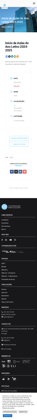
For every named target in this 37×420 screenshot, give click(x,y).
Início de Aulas (19, 120)
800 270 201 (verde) (9, 314)
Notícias (4, 289)
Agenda (4, 299)
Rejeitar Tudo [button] (23, 411)
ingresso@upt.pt (8, 317)
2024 (11, 157)
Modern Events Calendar (21, 188)
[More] (17, 56)
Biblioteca (4, 270)
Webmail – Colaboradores (9, 276)
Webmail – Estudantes (8, 273)
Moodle (4, 266)
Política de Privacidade (10, 391)
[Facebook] (6, 56)
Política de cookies (8, 408)
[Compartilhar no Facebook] (12, 172)
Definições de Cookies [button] (10, 411)
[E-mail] (25, 172)
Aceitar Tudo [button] (7, 415)
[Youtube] (10, 240)
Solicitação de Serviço (8, 279)
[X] (9, 56)
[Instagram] (15, 240)
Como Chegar (7, 349)
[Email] (15, 56)
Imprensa (4, 292)
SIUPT (3, 263)
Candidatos (5, 220)
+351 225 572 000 (8, 338)
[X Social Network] (16, 172)
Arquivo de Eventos (7, 302)
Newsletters (5, 295)
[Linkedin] (12, 56)
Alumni (4, 229)
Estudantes (5, 223)
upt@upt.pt (6, 340)
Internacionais (6, 226)
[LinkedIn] (6, 240)
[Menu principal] (33, 3)
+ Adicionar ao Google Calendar (19, 138)
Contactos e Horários (9, 344)
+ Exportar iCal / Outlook (19, 144)
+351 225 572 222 (8, 312)
